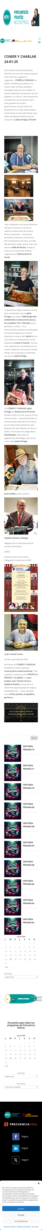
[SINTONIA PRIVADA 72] (12, 754)
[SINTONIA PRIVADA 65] (12, 888)
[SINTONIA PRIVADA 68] (12, 831)
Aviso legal (35, 1226)
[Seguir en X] (15, 1160)
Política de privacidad (23, 1226)
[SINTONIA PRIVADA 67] (12, 850)
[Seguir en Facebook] (15, 1136)
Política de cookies (10, 1226)
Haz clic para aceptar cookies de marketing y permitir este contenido (21, 712)
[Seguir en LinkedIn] (15, 1148)
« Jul (6, 967)
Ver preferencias (21, 1221)
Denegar (21, 1215)
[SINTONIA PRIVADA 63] (12, 927)
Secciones (21, 1083)
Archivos (8, 973)
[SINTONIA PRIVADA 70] (12, 792)
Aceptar (21, 1208)
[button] (39, 1183)
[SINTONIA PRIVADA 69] (12, 811)
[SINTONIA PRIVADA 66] (12, 869)
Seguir (25, 1136)
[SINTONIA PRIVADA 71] (12, 773)
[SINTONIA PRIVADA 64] (12, 907)
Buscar (34, 738)
